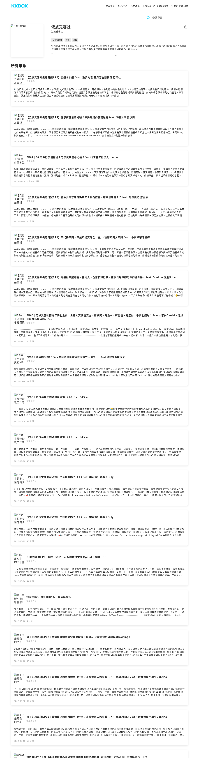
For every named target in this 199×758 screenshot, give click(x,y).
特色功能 (135, 5)
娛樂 (67, 40)
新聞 (75, 40)
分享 (186, 26)
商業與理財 (57, 40)
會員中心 (110, 5)
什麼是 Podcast (179, 5)
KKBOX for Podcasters (155, 5)
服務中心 (122, 5)
